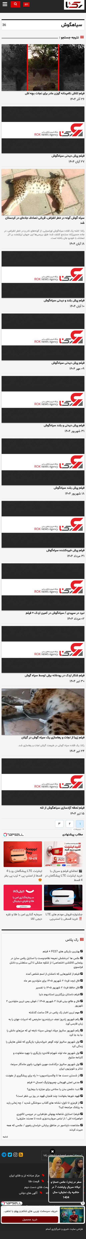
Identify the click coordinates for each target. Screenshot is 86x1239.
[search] (15, 4)
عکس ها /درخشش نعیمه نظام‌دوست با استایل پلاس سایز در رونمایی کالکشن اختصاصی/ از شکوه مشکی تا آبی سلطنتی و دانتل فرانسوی (46, 962)
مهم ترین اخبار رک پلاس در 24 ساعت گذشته (54, 1012)
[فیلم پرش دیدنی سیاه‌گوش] (43, 129)
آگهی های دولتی (28, 1193)
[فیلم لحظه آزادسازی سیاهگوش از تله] (43, 781)
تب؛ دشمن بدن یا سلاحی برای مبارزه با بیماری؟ (53, 1089)
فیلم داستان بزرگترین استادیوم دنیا (59, 994)
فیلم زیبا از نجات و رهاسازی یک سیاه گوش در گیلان (52, 737)
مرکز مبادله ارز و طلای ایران (24, 1176)
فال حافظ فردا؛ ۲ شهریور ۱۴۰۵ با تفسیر (58, 988)
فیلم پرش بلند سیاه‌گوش (69, 488)
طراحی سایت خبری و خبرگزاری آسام (64, 1229)
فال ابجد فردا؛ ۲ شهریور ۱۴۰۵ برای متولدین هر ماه (52, 981)
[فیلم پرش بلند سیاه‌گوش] (43, 461)
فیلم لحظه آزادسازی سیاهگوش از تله (62, 808)
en (26, 4)
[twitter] (9, 1155)
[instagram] (15, 1155)
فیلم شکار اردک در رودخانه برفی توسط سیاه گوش (54, 675)
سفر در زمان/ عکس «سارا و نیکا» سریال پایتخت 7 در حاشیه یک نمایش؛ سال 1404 (66, 1190)
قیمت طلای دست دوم (37, 1187)
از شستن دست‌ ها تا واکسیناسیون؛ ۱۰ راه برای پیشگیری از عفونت (43, 1076)
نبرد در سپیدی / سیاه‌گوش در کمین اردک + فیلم (55, 613)
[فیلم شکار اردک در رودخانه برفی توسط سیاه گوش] (43, 649)
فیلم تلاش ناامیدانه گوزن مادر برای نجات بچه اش (54, 93)
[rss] (20, 1155)
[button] (5, 4)
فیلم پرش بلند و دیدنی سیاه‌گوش (64, 300)
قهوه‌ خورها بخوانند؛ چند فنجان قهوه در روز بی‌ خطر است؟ (48, 1096)
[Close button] (83, 1203)
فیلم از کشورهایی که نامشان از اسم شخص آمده (53, 974)
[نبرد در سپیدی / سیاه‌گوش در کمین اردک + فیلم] (43, 586)
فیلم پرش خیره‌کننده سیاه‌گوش (65, 550)
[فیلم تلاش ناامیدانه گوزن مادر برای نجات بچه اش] (43, 67)
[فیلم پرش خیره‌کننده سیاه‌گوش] (43, 524)
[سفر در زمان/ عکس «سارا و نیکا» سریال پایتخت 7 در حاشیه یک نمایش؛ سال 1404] (66, 1167)
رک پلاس (71, 940)
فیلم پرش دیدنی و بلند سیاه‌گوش (64, 425)
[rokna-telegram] (4, 1155)
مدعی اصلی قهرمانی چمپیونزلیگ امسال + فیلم (53, 1082)
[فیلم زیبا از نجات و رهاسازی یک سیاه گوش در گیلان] (43, 711)
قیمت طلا (34, 1181)
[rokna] (74, 5)
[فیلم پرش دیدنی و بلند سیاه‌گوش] (43, 399)
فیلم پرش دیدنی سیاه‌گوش (68, 156)
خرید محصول (30, 1220)
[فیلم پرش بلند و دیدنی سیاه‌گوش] (43, 274)
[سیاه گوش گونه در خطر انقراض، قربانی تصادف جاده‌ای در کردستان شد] (43, 192)
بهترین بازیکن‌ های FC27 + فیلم (61, 951)
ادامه (5, 1137)
